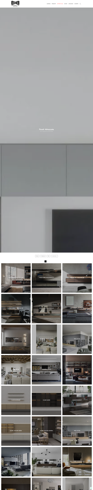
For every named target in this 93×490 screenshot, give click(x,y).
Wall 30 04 (77, 430)
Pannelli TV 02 (46, 369)
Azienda (48, 3)
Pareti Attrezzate (50, 131)
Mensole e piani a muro (46, 338)
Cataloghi (71, 3)
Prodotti (54, 3)
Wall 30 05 (16, 369)
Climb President (77, 400)
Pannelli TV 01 (16, 461)
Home (41, 131)
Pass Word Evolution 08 (16, 277)
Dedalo (77, 369)
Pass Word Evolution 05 (16, 308)
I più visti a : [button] (54, 256)
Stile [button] (48, 256)
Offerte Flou (60, 3)
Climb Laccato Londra (46, 430)
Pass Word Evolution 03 (77, 461)
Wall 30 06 (77, 338)
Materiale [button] (43, 256)
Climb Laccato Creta (16, 430)
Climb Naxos (46, 400)
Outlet (65, 3)
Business (15, 338)
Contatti (76, 3)
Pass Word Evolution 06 (77, 277)
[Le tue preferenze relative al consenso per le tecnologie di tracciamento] (91, 488)
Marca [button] (37, 256)
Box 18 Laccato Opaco (46, 461)
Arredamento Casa (45, 131)
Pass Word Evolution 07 (46, 277)
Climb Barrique (15, 400)
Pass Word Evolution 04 (46, 308)
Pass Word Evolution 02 (77, 308)
